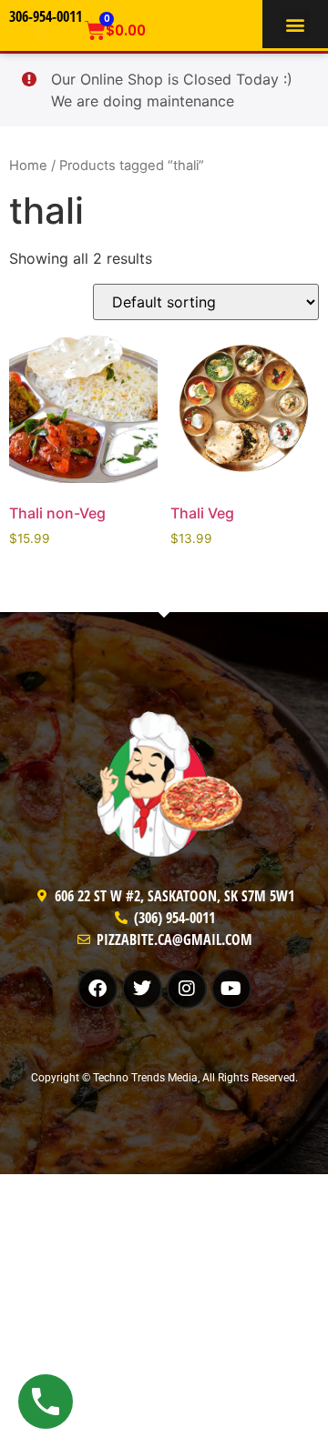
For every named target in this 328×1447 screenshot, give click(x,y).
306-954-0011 (45, 16)
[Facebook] (97, 989)
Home (28, 165)
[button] (295, 24)
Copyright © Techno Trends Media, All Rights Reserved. (164, 1077)
